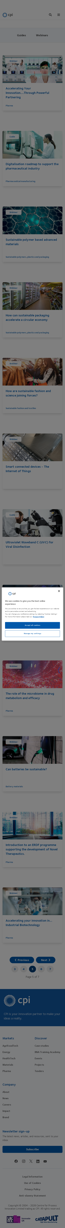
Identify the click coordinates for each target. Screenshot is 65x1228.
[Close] (59, 590)
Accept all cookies (32, 625)
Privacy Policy (38, 617)
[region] (32, 614)
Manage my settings (32, 633)
